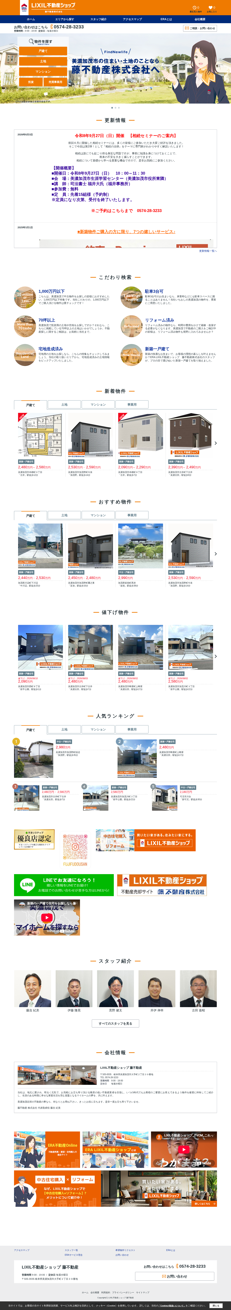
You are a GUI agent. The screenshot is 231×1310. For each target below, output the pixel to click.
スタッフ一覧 (71, 1250)
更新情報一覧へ (208, 250)
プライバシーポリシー (123, 1292)
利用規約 (105, 1292)
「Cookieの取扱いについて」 (172, 1306)
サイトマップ (142, 1292)
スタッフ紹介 (98, 19)
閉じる (216, 1305)
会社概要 (200, 19)
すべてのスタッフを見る (115, 1023)
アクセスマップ (21, 1250)
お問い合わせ (122, 1255)
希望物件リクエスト (125, 1250)
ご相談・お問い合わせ (202, 28)
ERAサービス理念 (74, 1255)
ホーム (31, 19)
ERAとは (166, 19)
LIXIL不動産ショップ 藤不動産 (121, 1067)
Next (215, 443)
